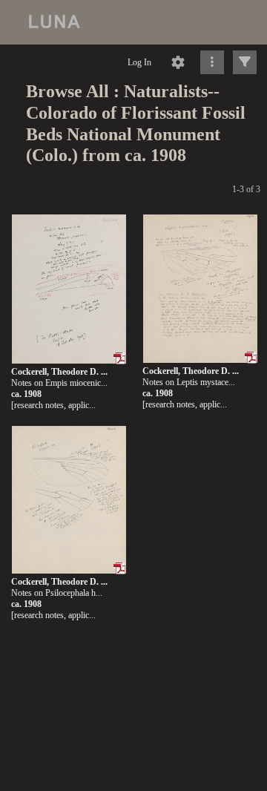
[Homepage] (133, 22)
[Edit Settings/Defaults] (178, 62)
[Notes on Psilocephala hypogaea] (69, 500)
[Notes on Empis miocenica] (69, 289)
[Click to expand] (245, 62)
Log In (139, 62)
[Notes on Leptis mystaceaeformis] (200, 289)
